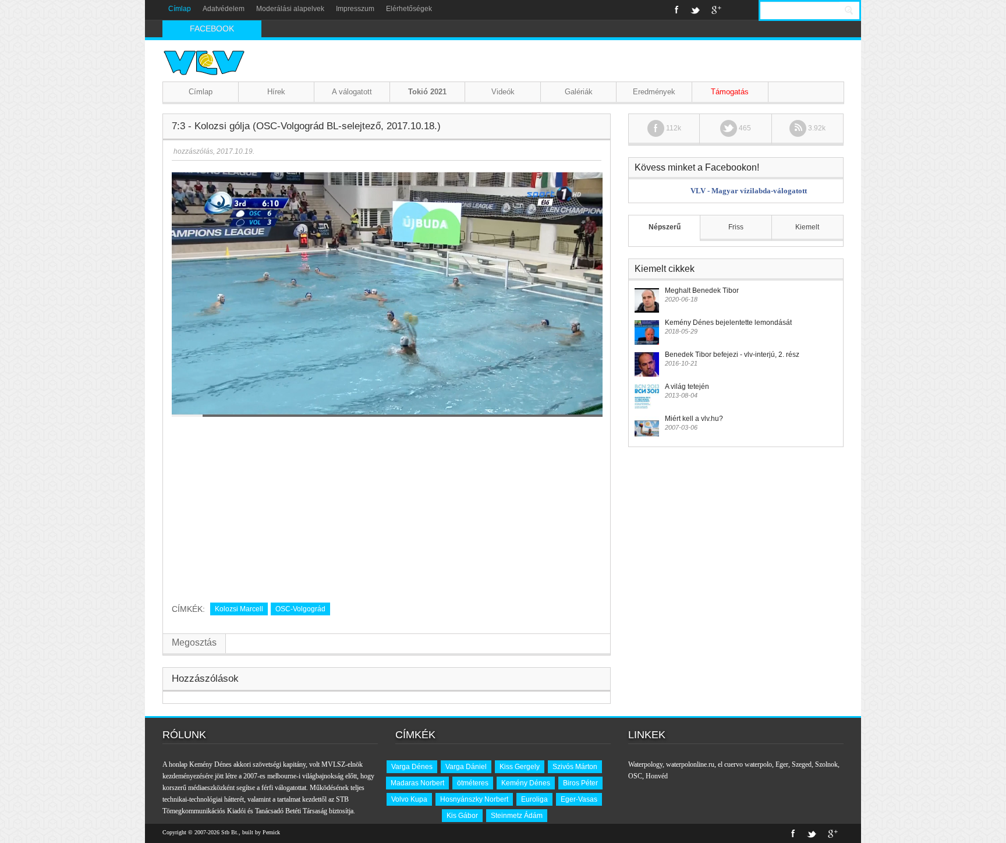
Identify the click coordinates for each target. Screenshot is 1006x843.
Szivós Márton (574, 767)
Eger (781, 764)
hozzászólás (192, 151)
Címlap (179, 9)
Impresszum (355, 9)
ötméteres (472, 783)
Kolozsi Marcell (239, 609)
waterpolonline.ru (690, 764)
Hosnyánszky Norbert (474, 799)
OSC (635, 776)
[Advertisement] (386, 505)
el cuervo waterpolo (745, 764)
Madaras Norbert (417, 783)
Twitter (695, 10)
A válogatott (352, 91)
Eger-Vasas (579, 799)
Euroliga (534, 799)
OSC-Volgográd (300, 609)
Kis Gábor (462, 816)
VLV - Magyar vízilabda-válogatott (748, 190)
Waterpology (645, 764)
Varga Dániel (466, 767)
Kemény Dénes (525, 783)
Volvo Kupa (409, 799)
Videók (503, 91)
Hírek (276, 91)
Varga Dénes (412, 767)
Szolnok (826, 764)
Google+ (716, 10)
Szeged (802, 764)
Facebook (677, 10)
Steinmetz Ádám (517, 816)
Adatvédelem (224, 9)
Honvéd (657, 776)
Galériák (579, 91)
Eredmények (654, 91)
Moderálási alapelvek (290, 9)
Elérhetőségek (409, 9)
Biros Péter (580, 783)
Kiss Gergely (520, 767)
